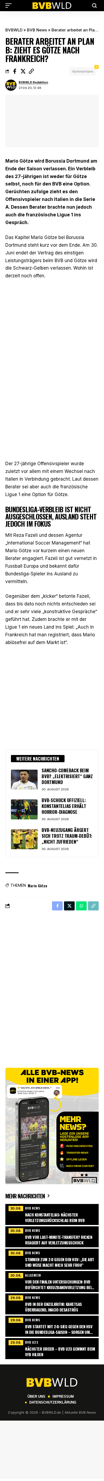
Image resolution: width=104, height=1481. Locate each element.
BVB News (37, 29)
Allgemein (33, 1275)
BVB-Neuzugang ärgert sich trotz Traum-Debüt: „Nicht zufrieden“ (67, 836)
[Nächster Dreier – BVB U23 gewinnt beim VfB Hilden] (52, 1348)
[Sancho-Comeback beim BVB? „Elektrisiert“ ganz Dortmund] (24, 780)
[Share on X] (23, 71)
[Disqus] (52, 988)
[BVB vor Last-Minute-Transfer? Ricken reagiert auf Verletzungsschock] (52, 1236)
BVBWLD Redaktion (33, 82)
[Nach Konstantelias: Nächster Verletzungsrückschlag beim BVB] (52, 1214)
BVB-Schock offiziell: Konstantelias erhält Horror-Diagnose (64, 806)
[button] (9, 5)
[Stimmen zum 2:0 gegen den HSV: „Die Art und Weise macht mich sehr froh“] (52, 1258)
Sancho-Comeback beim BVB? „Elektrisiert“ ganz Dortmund (67, 776)
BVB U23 (31, 1342)
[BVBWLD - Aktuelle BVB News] (52, 5)
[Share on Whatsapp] (81, 905)
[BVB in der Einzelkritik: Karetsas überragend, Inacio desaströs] (52, 1303)
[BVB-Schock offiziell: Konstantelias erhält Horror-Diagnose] (24, 809)
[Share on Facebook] (14, 71)
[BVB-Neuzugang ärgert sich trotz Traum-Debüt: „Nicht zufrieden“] (24, 839)
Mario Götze (37, 885)
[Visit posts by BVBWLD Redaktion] (11, 85)
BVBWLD (13, 29)
